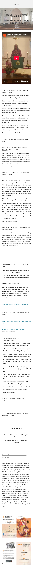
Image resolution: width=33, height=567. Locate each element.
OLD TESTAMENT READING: (11, 304)
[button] (2, 10)
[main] (16, 19)
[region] (16, 4)
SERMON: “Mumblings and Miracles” (13, 329)
